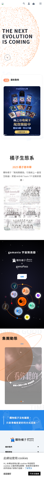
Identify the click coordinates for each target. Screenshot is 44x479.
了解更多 (28, 468)
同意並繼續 (34, 473)
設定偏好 (7, 473)
